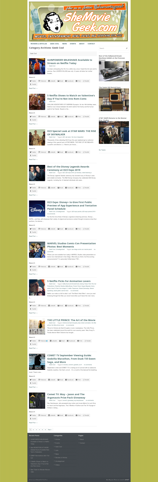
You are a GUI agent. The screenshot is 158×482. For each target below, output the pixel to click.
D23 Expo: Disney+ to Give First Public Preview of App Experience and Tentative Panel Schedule (72, 205)
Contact (82, 443)
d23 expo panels (77, 211)
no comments (51, 214)
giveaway (70, 400)
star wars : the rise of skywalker (74, 137)
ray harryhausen (79, 400)
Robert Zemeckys (84, 288)
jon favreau (78, 172)
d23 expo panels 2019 (88, 211)
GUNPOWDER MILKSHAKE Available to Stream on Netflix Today (69, 61)
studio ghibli (57, 290)
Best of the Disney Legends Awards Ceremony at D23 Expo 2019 (68, 168)
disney (82, 284)
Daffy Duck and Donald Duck (71, 284)
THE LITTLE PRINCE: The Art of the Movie (71, 320)
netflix (70, 288)
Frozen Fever (77, 286)
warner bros (64, 290)
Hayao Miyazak (86, 286)
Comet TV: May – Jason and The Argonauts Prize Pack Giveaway (66, 396)
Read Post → (33, 88)
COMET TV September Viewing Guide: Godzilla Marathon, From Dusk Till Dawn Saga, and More (71, 359)
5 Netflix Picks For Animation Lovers (69, 281)
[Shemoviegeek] (80, 21)
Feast (86, 284)
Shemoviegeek (32, 479)
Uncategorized (60, 211)
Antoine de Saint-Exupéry (70, 323)
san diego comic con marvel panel (82, 249)
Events (57, 443)
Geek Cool (52, 66)
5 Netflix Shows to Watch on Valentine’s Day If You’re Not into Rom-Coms (71, 97)
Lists (56, 450)
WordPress (45, 479)
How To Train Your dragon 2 (59, 288)
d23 (64, 137)
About (82, 439)
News (57, 454)
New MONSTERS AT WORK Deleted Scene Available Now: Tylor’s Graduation (40, 449)
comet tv (70, 364)
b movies (65, 364)
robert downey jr (87, 172)
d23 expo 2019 (69, 172)
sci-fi (80, 364)
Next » (50, 430)
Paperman (75, 288)
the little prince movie (58, 325)
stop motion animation (84, 323)
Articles (57, 439)
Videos (57, 465)
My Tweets (102, 150)
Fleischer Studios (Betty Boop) (64, 286)
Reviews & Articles (61, 457)
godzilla (76, 364)
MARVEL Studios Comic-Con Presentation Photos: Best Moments (71, 245)
